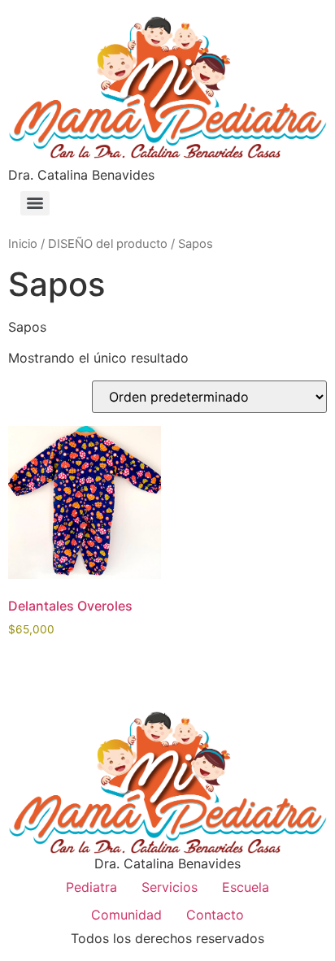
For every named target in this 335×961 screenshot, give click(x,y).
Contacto (215, 915)
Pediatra (91, 887)
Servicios (169, 887)
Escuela (245, 887)
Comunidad (126, 915)
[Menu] (35, 203)
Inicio (22, 244)
